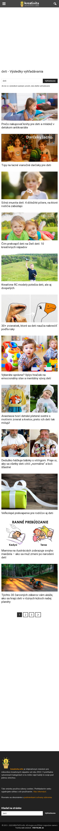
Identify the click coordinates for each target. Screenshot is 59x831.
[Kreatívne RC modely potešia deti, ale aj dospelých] (29, 267)
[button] (55, 3)
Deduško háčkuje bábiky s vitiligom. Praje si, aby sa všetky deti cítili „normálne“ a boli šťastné (29, 464)
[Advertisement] (29, 38)
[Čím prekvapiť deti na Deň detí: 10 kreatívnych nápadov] (29, 226)
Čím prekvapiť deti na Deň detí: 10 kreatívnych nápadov (22, 245)
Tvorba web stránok (23, 828)
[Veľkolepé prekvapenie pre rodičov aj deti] (29, 491)
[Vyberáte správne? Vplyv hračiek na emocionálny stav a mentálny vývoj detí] (29, 353)
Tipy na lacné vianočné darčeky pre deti (26, 165)
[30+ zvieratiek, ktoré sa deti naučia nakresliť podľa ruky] (29, 308)
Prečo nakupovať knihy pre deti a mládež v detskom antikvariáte (27, 125)
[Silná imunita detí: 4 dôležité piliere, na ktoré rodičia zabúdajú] (29, 185)
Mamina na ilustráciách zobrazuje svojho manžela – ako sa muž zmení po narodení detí (27, 554)
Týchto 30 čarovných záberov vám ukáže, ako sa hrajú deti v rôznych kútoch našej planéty (27, 598)
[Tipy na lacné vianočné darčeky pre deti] (29, 148)
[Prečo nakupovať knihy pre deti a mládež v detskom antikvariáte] (29, 107)
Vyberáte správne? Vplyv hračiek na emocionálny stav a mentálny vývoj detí (26, 376)
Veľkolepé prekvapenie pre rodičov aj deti (27, 513)
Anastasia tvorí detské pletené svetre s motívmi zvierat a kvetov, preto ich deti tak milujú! (28, 419)
